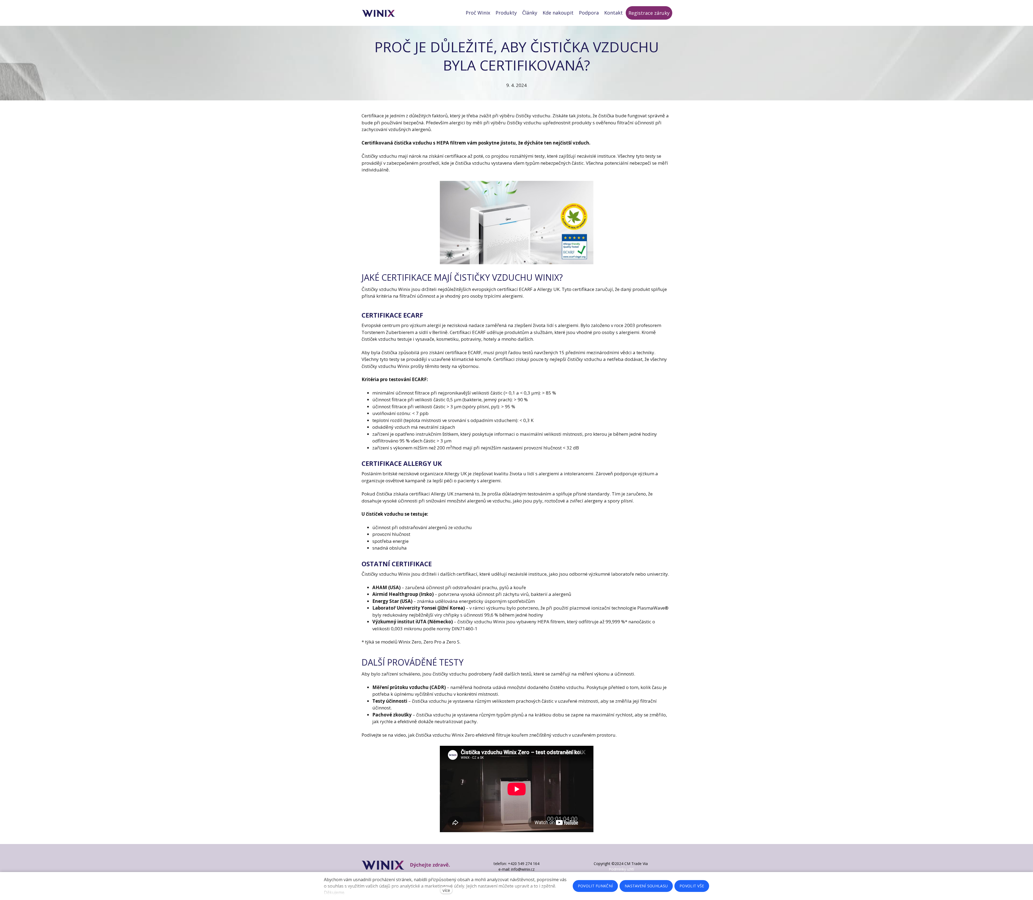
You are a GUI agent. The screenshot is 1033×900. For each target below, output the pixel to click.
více (446, 890)
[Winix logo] (378, 13)
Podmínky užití (621, 869)
